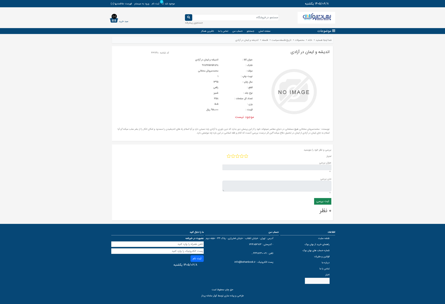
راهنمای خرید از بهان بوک (317, 244)
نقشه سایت (324, 238)
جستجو (250, 31)
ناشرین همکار (207, 31)
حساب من (237, 31)
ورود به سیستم (141, 4)
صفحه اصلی (264, 31)
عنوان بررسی (325, 163)
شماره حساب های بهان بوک (316, 250)
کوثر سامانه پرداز (209, 296)
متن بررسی (325, 179)
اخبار (327, 275)
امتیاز (328, 156)
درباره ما (326, 262)
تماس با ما (223, 31)
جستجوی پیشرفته (194, 23)
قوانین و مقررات (322, 256)
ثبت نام (155, 4)
